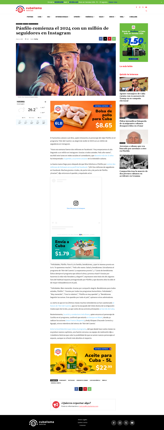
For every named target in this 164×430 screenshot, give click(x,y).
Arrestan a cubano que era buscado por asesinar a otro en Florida (133, 148)
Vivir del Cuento (56, 383)
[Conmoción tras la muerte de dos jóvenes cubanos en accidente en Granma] (134, 162)
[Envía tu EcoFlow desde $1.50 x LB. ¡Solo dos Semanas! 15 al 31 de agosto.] (134, 61)
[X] (143, 7)
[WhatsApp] (114, 39)
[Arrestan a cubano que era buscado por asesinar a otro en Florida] (134, 137)
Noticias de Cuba (33, 23)
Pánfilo (104, 380)
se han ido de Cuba (107, 309)
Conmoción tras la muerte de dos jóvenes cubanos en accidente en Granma (134, 173)
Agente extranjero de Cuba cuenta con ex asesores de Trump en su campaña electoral (132, 97)
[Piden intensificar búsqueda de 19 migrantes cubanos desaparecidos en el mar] (134, 112)
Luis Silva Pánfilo (95, 380)
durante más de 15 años (104, 155)
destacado (71, 380)
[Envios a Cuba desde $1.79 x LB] (76, 248)
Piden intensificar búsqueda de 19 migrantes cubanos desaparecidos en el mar (133, 123)
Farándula (19, 23)
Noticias (25, 23)
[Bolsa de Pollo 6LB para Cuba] (83, 131)
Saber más (113, 2)
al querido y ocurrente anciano (75, 158)
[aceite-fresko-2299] (83, 373)
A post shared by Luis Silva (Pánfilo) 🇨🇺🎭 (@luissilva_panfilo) (76, 234)
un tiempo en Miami (94, 317)
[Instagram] (140, 7)
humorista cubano (82, 380)
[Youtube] (146, 7)
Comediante (62, 380)
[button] (146, 11)
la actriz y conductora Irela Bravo (76, 314)
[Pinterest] (109, 39)
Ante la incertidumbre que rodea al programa (68, 329)
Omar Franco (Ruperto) (75, 320)
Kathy (36, 39)
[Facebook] (136, 7)
